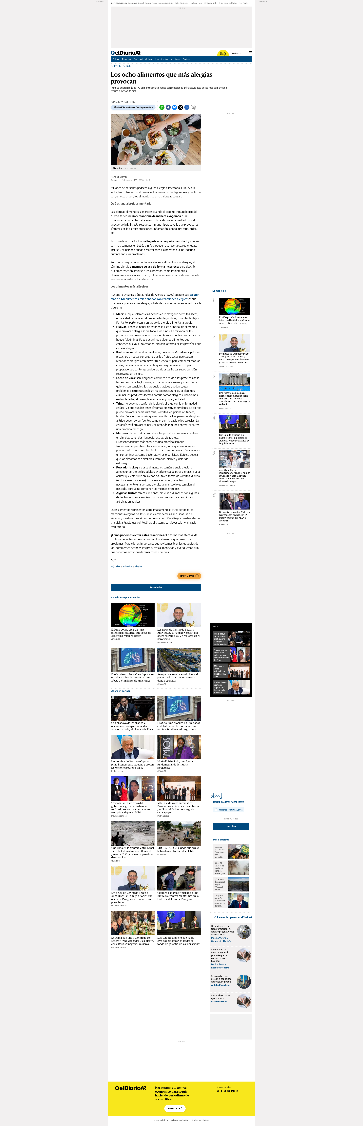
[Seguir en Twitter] (218, 1091)
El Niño (221, 3)
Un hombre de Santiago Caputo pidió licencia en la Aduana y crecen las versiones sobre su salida (132, 764)
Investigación (161, 59)
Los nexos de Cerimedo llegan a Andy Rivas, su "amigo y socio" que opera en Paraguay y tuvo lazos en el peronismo (234, 358)
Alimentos (127, 566)
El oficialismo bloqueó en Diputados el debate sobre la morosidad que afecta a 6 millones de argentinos (132, 677)
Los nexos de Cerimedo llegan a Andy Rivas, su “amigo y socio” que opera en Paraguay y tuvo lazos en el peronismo (178, 634)
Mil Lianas (175, 59)
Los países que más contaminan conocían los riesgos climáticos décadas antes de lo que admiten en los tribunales (220, 900)
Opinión (149, 59)
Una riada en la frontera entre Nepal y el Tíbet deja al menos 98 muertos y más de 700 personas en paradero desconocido (132, 852)
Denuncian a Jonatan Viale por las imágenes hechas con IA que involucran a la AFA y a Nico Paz (234, 516)
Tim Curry (246, 3)
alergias (138, 566)
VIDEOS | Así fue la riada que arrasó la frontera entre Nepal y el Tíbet (178, 849)
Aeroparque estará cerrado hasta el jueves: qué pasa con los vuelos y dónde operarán (177, 677)
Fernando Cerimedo (144, 3)
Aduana (154, 3)
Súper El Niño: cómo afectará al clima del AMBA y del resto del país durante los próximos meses (220, 868)
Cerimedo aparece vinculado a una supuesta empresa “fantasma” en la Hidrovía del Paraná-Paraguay (178, 896)
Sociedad (138, 59)
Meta (240, 3)
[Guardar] (193, 107)
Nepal (226, 3)
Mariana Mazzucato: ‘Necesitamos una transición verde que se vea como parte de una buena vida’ (220, 852)
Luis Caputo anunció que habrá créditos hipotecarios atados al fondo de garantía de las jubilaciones (178, 941)
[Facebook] (168, 107)
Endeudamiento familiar (166, 3)
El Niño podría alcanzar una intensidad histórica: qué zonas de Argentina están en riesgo (131, 633)
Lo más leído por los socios (125, 597)
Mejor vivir (115, 566)
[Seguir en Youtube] (233, 1091)
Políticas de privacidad (179, 1120)
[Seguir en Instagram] (228, 1091)
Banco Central (132, 3)
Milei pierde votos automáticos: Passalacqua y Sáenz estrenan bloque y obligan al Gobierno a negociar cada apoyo (178, 807)
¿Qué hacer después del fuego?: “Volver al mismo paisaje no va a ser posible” (220, 884)
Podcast (186, 59)
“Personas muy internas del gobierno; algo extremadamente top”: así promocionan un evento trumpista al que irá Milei (130, 807)
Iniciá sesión (236, 53)
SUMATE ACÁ (175, 1108)
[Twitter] (180, 107)
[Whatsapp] (161, 107)
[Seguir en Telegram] (225, 1091)
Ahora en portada (120, 690)
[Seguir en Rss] (237, 1091)
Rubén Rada (233, 3)
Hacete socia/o (223, 54)
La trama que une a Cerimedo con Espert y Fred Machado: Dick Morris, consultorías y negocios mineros (132, 941)
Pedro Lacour (117, 771)
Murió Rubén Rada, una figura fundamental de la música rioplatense (175, 764)
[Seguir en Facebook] (221, 1091)
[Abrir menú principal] (250, 52)
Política (116, 59)
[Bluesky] (174, 107)
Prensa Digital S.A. (161, 1120)
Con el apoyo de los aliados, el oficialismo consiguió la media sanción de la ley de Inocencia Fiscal (132, 726)
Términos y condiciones (200, 1120)
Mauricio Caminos (165, 642)
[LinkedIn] (186, 107)
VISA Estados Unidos (210, 3)
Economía (126, 59)
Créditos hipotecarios (181, 3)
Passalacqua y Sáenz (196, 3)
